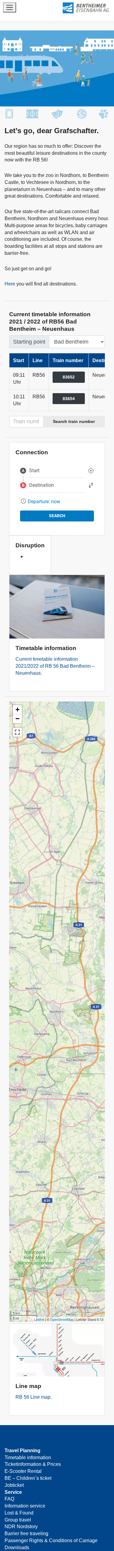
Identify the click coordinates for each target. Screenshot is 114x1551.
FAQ (9, 1498)
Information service (25, 1505)
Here (10, 283)
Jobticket (14, 1485)
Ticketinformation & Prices (33, 1464)
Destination (41, 485)
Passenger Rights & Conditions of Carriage (51, 1540)
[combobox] (57, 470)
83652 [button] (69, 377)
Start (34, 470)
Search (57, 515)
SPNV (78, 7)
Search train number (74, 421)
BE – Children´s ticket (28, 1478)
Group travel (18, 1519)
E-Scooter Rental (23, 1471)
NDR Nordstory (21, 1526)
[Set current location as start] (90, 471)
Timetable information (28, 1457)
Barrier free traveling (26, 1533)
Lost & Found (19, 1512)
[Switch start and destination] (90, 485)
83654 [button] (69, 398)
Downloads (17, 1547)
